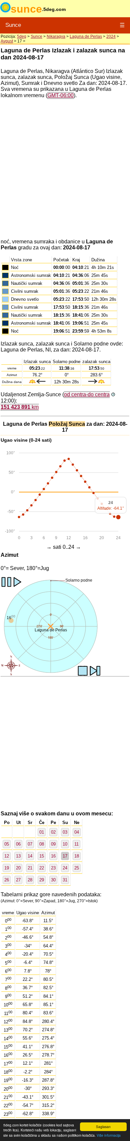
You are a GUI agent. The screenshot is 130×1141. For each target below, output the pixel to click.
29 (41, 879)
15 (41, 856)
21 (30, 867)
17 (65, 856)
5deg (21, 36)
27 (18, 879)
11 (76, 844)
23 (53, 867)
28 (30, 879)
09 (53, 844)
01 (41, 832)
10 (65, 844)
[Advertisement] (65, 168)
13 (18, 856)
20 (18, 867)
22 (41, 867)
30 (53, 879)
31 (65, 879)
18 (76, 856)
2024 (111, 36)
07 (30, 844)
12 (6, 856)
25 (76, 867)
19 (6, 867)
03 (65, 832)
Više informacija (109, 1135)
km (20, 407)
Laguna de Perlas (86, 36)
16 (53, 856)
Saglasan (103, 1126)
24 (65, 867)
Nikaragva (56, 36)
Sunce (13, 25)
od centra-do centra (87, 394)
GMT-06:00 (60, 95)
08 (41, 844)
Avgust (7, 41)
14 (30, 856)
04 (76, 832)
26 (6, 879)
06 (18, 844)
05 (6, 844)
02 (53, 832)
